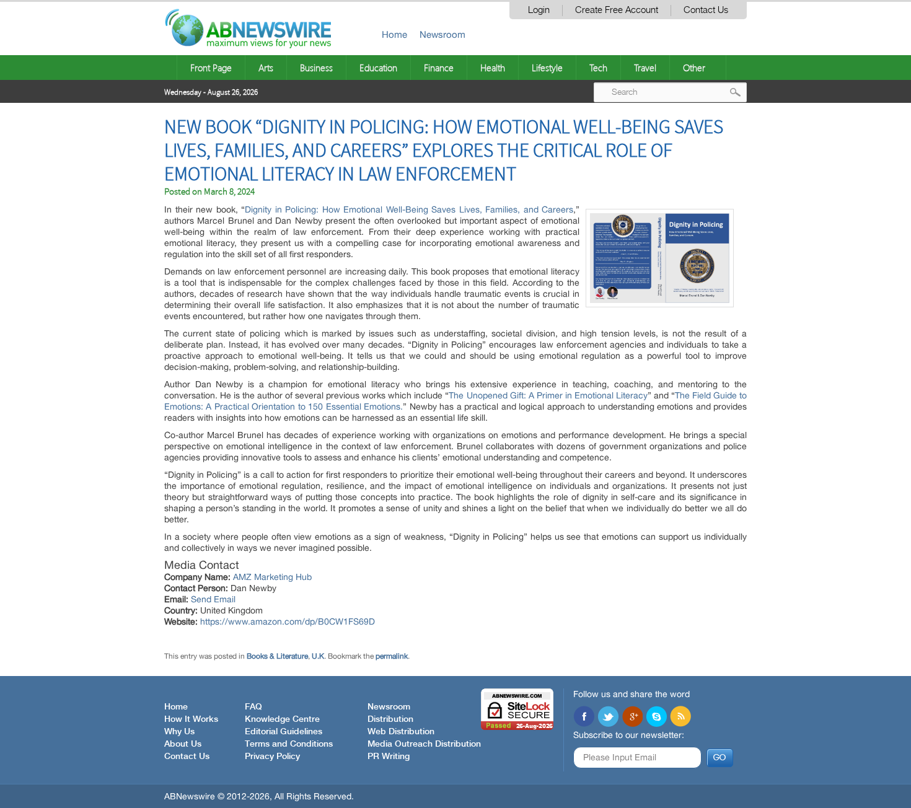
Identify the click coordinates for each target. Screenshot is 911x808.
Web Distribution (400, 731)
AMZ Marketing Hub (272, 577)
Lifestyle (547, 67)
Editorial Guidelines (283, 731)
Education (378, 67)
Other (694, 67)
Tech (598, 67)
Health (492, 67)
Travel (645, 67)
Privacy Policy (272, 756)
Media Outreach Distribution (424, 744)
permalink (392, 656)
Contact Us (706, 10)
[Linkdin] (632, 717)
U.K (318, 656)
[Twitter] (607, 717)
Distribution (390, 719)
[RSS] (680, 717)
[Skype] (656, 717)
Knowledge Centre (282, 719)
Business (316, 67)
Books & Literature (277, 656)
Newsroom (442, 34)
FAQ (253, 707)
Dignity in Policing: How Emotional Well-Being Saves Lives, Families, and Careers (409, 209)
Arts (265, 67)
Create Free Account (616, 10)
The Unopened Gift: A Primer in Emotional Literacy (548, 395)
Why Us (179, 731)
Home (394, 34)
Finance (439, 67)
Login (539, 10)
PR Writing (388, 756)
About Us (182, 744)
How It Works (191, 719)
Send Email (213, 599)
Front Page (211, 67)
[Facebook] (583, 717)
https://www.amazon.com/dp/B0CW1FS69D (287, 621)
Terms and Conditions (289, 744)
